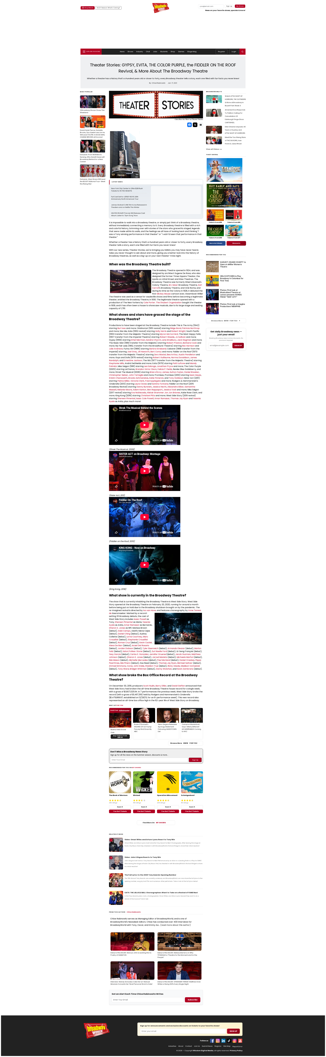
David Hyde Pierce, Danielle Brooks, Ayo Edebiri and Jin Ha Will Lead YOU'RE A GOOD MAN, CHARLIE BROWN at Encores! (92, 127)
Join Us (197, 1046)
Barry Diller (161, 685)
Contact (188, 1046)
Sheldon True (151, 665)
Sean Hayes (195, 375)
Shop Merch (88, 8)
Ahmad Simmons (117, 665)
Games (181, 51)
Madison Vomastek (190, 665)
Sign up (238, 345)
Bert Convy (156, 351)
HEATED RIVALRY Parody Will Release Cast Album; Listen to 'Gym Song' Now (128, 214)
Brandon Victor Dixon (146, 369)
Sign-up (229, 6)
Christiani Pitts (148, 395)
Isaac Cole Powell (145, 398)
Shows (130, 51)
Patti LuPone (179, 363)
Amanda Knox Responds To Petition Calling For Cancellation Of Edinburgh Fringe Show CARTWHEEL (235, 116)
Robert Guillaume (161, 357)
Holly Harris (160, 331)
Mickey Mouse (164, 293)
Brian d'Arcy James (159, 372)
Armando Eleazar (176, 648)
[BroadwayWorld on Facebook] (212, 1040)
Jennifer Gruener (158, 654)
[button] (242, 52)
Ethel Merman (138, 339)
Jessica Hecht (160, 386)
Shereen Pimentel (126, 398)
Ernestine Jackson (133, 360)
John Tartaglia (136, 375)
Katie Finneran (156, 378)
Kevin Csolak (145, 642)
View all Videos (213, 149)
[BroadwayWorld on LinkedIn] (223, 1040)
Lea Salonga (150, 366)
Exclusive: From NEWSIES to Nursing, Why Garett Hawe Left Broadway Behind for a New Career (92, 152)
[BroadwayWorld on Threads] (234, 1040)
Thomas (175, 398)
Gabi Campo (124, 630)
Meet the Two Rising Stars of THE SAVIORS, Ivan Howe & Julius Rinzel (235, 140)
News (122, 51)
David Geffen (178, 685)
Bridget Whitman (138, 668)
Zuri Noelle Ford (159, 651)
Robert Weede (167, 337)
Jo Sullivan (180, 337)
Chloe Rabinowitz (134, 912)
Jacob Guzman (183, 654)
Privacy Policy (236, 1050)
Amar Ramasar (162, 398)
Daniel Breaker (191, 372)
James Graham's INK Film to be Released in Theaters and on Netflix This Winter (129, 206)
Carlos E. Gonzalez (139, 654)
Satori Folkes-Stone (132, 651)
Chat (148, 51)
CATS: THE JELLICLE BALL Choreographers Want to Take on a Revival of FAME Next (161, 892)
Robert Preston (174, 342)
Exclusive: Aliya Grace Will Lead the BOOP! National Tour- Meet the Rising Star (92, 175)
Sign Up (233, 1031)
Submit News (207, 1046)
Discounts (236, 243)
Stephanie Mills (116, 363)
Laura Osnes (141, 383)
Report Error (237, 1046)
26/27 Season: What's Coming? (108, 8)
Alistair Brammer (155, 392)
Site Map (226, 1046)
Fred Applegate (153, 380)
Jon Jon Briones (172, 392)
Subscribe (193, 999)
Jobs (155, 51)
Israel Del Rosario (140, 645)
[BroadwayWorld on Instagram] (217, 1040)
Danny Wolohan (164, 668)
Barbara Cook (190, 342)
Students (164, 51)
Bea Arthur (172, 354)
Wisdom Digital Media (203, 1050)
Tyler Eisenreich (150, 648)
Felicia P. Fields (165, 369)
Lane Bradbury (169, 339)
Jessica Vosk (170, 389)
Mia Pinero (125, 663)
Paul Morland (163, 660)
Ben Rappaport (155, 389)
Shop (173, 51)
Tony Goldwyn (176, 378)
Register (221, 51)
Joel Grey (132, 351)
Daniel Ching (124, 633)
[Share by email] (200, 124)
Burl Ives (121, 328)
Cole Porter (149, 302)
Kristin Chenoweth (118, 378)
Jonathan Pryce (165, 366)
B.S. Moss (173, 285)
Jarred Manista (159, 657)
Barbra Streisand (157, 348)
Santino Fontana (160, 383)
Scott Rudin (149, 685)
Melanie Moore (124, 389)
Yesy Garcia (115, 654)
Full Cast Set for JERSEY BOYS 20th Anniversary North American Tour (125, 198)
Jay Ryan (183, 398)
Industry (139, 51)
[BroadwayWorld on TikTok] (229, 1040)
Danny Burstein (144, 386)
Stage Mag (191, 51)
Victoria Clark (137, 380)
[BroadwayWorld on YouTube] (240, 1040)
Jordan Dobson (125, 648)
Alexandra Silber (175, 386)
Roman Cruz (124, 642)
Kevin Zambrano (185, 668)
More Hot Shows (215, 243)
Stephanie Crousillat (138, 639)
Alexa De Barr (116, 645)
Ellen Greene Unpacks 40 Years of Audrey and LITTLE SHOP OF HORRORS (235, 130)
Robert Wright (178, 331)
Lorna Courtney (134, 636)
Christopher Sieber (118, 375)
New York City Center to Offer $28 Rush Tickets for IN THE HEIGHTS (127, 189)
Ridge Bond (175, 328)
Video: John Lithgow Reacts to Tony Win (143, 857)
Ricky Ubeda (174, 665)
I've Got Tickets (120, 811)
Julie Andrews (116, 348)
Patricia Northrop (191, 328)
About (180, 1046)
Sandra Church (153, 339)
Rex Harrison (188, 345)
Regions (218, 1046)
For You (119, 705)
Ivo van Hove (149, 610)
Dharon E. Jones (117, 627)
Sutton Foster (176, 372)
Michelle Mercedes (138, 660)
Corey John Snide (135, 665)
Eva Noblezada (138, 392)
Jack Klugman (184, 339)
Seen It (120, 807)
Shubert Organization (171, 302)
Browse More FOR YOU (183, 743)
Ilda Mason (114, 660)
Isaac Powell (140, 619)
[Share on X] (195, 124)
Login (234, 51)
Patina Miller (123, 380)
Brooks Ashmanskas (138, 378)
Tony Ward (123, 668)
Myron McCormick (169, 334)
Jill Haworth (144, 351)
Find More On (154, 822)
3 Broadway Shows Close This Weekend (92, 105)
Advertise (172, 1046)
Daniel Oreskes (186, 660)
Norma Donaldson (180, 357)
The (158, 302)
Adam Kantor (139, 389)
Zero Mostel (160, 354)
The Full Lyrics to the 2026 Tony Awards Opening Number (150, 875)
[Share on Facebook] (189, 124)
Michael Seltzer (184, 663)
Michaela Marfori (185, 657)
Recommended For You (216, 255)
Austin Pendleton (187, 354)
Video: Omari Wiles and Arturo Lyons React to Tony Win (150, 839)
